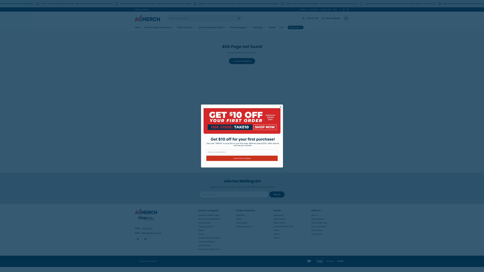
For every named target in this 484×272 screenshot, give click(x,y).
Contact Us (313, 9)
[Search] (238, 18)
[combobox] (205, 18)
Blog (335, 9)
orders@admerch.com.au (151, 233)
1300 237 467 (147, 228)
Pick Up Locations (142, 9)
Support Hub (325, 9)
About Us (303, 9)
